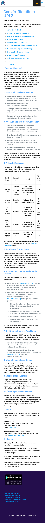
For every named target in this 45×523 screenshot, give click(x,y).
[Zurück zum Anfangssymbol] (22, 510)
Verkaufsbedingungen (12, 495)
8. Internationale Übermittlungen (18, 52)
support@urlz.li (14, 427)
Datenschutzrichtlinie (16, 435)
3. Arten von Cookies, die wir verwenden (20, 36)
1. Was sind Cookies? (14, 30)
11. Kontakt (10, 61)
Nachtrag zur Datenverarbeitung (16, 500)
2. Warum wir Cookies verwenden (18, 33)
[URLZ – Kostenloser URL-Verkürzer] (2, 3)
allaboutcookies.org (14, 299)
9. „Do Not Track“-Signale (16, 55)
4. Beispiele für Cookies (15, 39)
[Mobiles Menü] (42, 3)
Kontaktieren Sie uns (12, 493)
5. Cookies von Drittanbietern (17, 43)
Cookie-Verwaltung (26, 283)
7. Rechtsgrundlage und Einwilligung (19, 49)
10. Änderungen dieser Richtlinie (18, 58)
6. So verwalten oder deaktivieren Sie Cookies (22, 46)
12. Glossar (10, 65)
